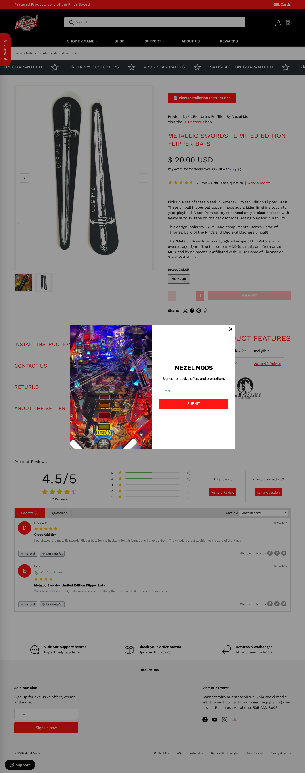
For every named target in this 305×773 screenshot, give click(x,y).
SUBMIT (193, 404)
